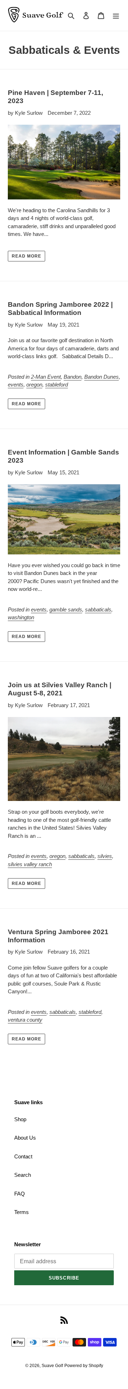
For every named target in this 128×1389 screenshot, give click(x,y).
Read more (26, 256)
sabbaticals (98, 609)
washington (21, 617)
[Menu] (115, 15)
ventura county (25, 1020)
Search (22, 1175)
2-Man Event (46, 377)
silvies (104, 856)
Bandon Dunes (101, 377)
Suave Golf (52, 1365)
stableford (56, 385)
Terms (21, 1212)
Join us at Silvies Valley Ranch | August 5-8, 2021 (59, 689)
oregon (34, 385)
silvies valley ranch (30, 864)
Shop (20, 1119)
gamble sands (65, 609)
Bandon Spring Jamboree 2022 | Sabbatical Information (60, 308)
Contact (23, 1156)
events (15, 385)
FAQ (19, 1194)
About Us (25, 1138)
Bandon (72, 377)
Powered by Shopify (83, 1365)
